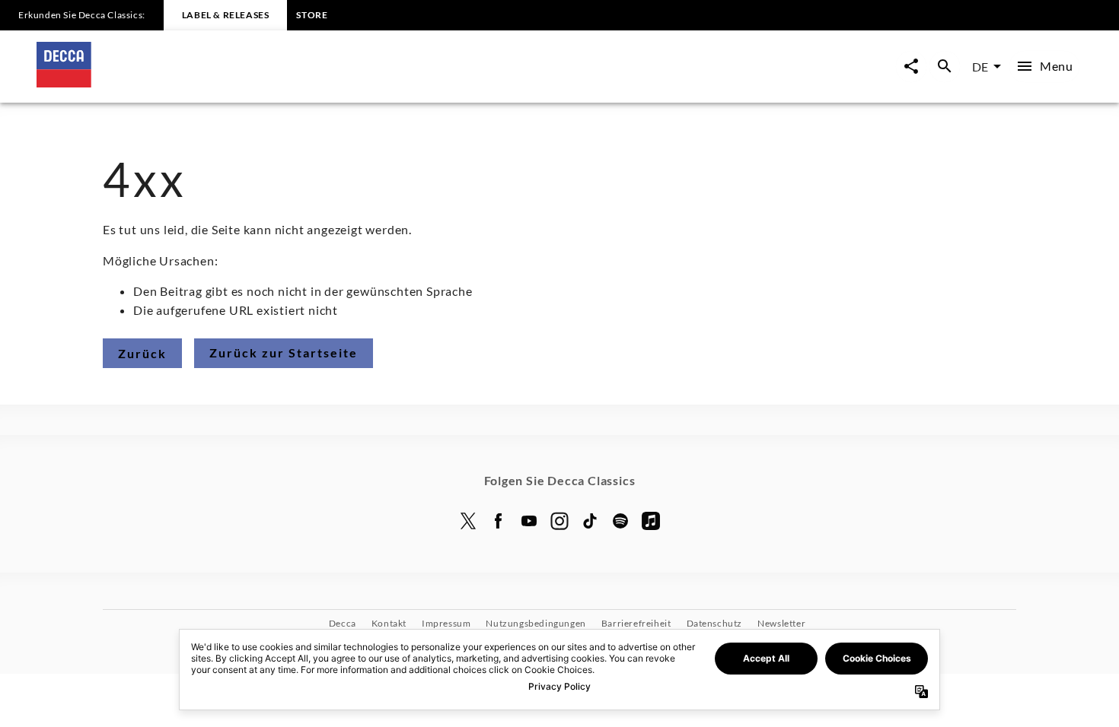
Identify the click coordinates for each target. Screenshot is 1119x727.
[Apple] (651, 521)
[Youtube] (529, 521)
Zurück (142, 353)
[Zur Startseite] (298, 82)
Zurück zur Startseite (283, 352)
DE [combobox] (980, 66)
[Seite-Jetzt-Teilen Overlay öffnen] (911, 66)
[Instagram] (559, 521)
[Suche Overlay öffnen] (944, 66)
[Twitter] (468, 521)
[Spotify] (620, 521)
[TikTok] (590, 521)
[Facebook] (498, 521)
